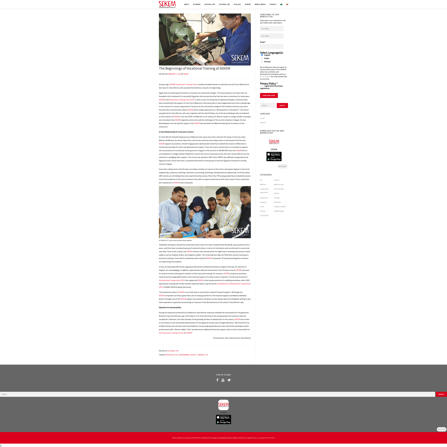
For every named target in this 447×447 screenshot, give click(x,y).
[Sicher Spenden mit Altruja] (1, 445)
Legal (249, 438)
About (186, 4)
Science (263, 211)
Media (235, 438)
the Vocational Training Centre (171, 333)
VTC (193, 99)
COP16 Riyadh (279, 189)
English (267, 55)
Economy (197, 4)
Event (262, 207)
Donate (248, 4)
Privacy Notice (265, 77)
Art (261, 180)
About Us (180, 438)
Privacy (254, 438)
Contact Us (242, 438)
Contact (272, 4)
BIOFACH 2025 (279, 184)
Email (263, 42)
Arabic (266, 58)
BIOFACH (263, 184)
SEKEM (186, 74)
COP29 (276, 193)
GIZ (176, 355)
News (230, 438)
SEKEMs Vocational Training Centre (183, 84)
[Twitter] (229, 380)
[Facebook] (217, 380)
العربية (262, 118)
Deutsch (263, 122)
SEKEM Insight (279, 211)
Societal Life (210, 4)
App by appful (282, 166)
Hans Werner (184, 355)
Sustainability (222, 438)
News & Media (260, 4)
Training (200, 355)
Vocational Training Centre (180, 99)
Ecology (237, 4)
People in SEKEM (280, 207)
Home (174, 438)
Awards (276, 180)
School (193, 355)
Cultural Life (224, 4)
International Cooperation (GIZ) (172, 280)
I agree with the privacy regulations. (271, 87)
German (267, 61)
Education (170, 355)
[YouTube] (222, 380)
